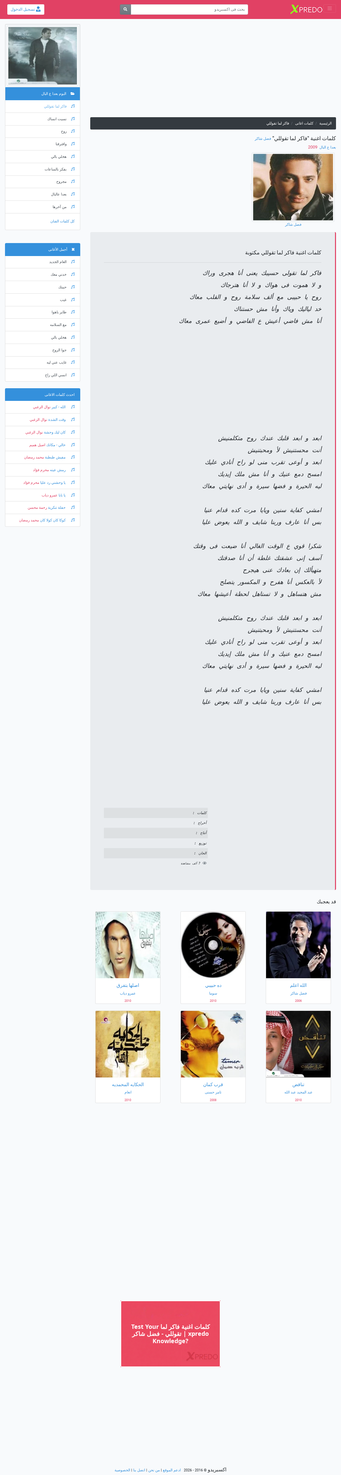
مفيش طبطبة (55, 457)
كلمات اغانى (304, 123)
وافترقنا (61, 144)
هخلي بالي (59, 156)
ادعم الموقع (172, 1470)
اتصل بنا (139, 1470)
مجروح (61, 181)
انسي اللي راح (56, 375)
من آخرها (60, 207)
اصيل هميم (37, 445)
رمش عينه (58, 470)
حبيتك (62, 287)
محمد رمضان (34, 457)
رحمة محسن (37, 507)
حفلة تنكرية (57, 507)
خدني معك (59, 274)
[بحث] (125, 9)
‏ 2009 (313, 147)
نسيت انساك (57, 119)
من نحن (154, 1470)
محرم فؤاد (41, 470)
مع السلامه (58, 325)
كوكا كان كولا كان (53, 520)
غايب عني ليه (57, 362)
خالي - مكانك (56, 445)
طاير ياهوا (59, 312)
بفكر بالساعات (56, 169)
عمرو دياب (50, 495)
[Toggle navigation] (329, 8)
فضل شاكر (263, 139)
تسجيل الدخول (23, 9)
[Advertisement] (213, 70)
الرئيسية (325, 123)
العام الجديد (58, 262)
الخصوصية (122, 1470)
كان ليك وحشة (55, 432)
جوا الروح (59, 350)
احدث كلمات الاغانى (60, 395)
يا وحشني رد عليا (53, 482)
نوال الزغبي (42, 407)
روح (64, 131)
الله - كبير (59, 407)
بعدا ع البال (327, 147)
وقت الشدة (57, 420)
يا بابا (62, 495)
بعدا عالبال (59, 194)
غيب (63, 300)
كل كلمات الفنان (62, 221)
